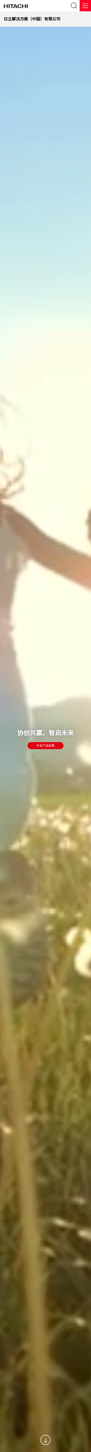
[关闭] (85, 5)
